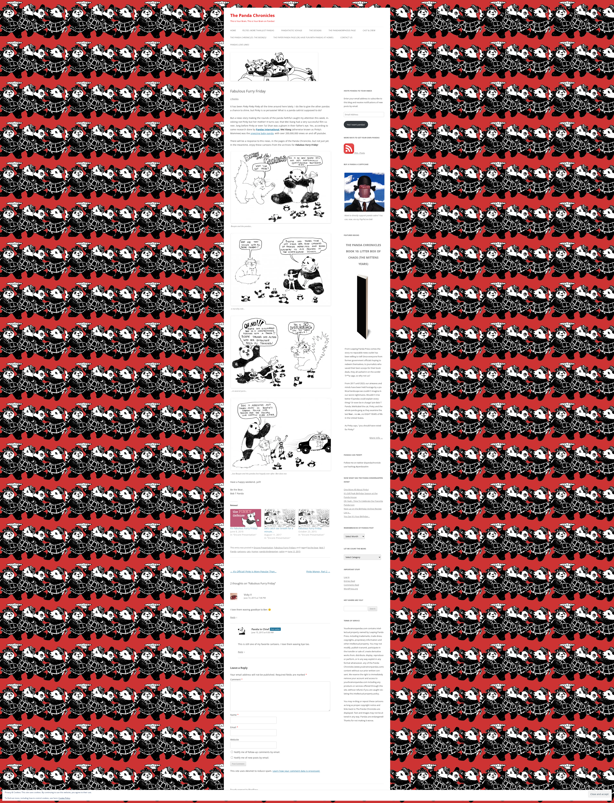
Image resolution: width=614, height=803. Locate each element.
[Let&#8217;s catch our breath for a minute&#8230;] (279, 518)
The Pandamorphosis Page (342, 30)
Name (234, 714)
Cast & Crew (369, 30)
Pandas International (267, 129)
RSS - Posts (359, 152)
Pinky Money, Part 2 (318, 571)
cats (249, 551)
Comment (236, 679)
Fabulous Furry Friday (310, 528)
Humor (255, 551)
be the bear (312, 547)
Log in (347, 577)
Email (234, 727)
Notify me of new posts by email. (251, 757)
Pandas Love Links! (239, 44)
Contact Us (346, 37)
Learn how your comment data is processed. (296, 770)
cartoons (241, 551)
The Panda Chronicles (252, 15)
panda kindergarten (268, 551)
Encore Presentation (263, 547)
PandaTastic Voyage (291, 30)
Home (233, 30)
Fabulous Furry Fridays (285, 547)
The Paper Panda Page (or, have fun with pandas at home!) (303, 37)
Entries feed (349, 581)
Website (234, 739)
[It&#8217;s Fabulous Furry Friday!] (245, 518)
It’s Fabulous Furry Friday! (244, 528)
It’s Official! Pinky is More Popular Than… (253, 571)
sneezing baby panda (262, 133)
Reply (233, 617)
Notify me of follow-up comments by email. (257, 752)
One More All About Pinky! (356, 489)
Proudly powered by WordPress (244, 789)
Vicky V (248, 594)
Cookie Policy (64, 798)
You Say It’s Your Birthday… (357, 516)
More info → (376, 437)
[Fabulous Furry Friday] (313, 518)
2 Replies (234, 98)
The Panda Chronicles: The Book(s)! (248, 37)
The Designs (315, 30)
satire (281, 551)
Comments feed (351, 584)
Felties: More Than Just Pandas (258, 30)
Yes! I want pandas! (356, 124)
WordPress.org (351, 588)
